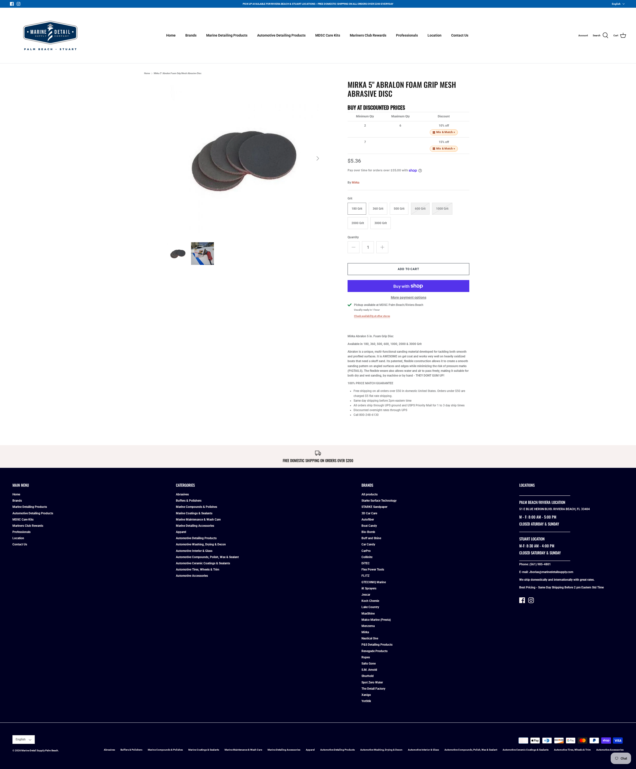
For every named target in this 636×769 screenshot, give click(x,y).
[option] (245, 158)
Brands (191, 35)
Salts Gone (368, 663)
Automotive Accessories (192, 575)
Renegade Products (374, 651)
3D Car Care (369, 513)
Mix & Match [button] (445, 132)
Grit (350, 198)
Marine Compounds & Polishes (196, 507)
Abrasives (182, 494)
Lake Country (370, 607)
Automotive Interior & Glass (194, 551)
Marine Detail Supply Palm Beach (39, 750)
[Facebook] (12, 4)
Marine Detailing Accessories (195, 526)
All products (369, 494)
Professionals (407, 35)
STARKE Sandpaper (374, 507)
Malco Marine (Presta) (376, 620)
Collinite (366, 557)
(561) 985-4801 (540, 564)
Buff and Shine (371, 538)
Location (434, 35)
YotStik (366, 701)
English (616, 3)
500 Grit (399, 208)
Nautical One (369, 638)
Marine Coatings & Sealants (194, 513)
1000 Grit (442, 208)
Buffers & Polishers (188, 500)
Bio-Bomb (368, 532)
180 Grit (357, 208)
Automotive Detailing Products (281, 35)
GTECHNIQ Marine (373, 582)
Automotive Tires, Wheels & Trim (197, 569)
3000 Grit (380, 223)
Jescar (365, 594)
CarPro (366, 551)
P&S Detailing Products (377, 644)
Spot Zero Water (372, 682)
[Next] (317, 158)
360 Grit (378, 208)
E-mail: (524, 572)
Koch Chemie (370, 601)
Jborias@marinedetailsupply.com (551, 572)
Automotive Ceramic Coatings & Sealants (203, 563)
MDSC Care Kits (327, 35)
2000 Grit (358, 223)
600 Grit (420, 208)
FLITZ (365, 575)
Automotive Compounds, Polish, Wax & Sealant (207, 557)
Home (171, 35)
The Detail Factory (373, 688)
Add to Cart (408, 269)
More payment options (408, 297)
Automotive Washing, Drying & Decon (201, 544)
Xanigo (366, 695)
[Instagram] (18, 4)
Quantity (353, 237)
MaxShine (368, 613)
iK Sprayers (368, 588)
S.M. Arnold (369, 670)
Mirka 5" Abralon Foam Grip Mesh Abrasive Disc (177, 73)
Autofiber (367, 519)
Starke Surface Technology (379, 500)
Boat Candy (369, 526)
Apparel (181, 532)
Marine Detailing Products (226, 35)
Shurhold (367, 676)
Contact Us (459, 35)
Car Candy (368, 544)
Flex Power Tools (372, 569)
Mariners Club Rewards (368, 35)
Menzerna (368, 626)
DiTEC (365, 563)
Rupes (365, 657)
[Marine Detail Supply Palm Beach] (50, 35)
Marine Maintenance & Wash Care (198, 519)
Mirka (355, 182)
